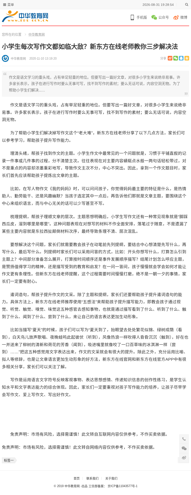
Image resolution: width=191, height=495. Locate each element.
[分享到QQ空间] (186, 58)
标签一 (9, 460)
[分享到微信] (175, 58)
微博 (183, 17)
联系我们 (92, 478)
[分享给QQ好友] (181, 58)
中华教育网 (36, 34)
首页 (77, 478)
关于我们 (111, 478)
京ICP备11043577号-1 (122, 486)
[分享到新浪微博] (170, 58)
